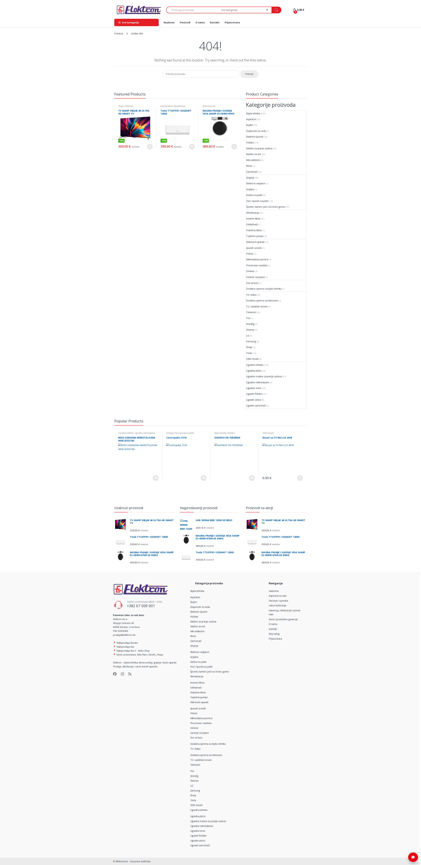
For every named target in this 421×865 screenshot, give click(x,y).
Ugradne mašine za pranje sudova (264, 376)
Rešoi (249, 165)
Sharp (121, 106)
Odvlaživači (252, 224)
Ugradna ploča (253, 370)
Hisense (250, 329)
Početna (118, 33)
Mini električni (253, 160)
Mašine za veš (209, 106)
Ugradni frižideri (254, 393)
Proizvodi (185, 22)
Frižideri (250, 142)
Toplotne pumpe (255, 236)
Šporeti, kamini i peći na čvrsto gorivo (265, 206)
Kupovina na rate (277, 595)
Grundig (250, 323)
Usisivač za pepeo (255, 277)
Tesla (249, 353)
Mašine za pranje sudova (259, 148)
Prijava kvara (232, 22)
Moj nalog (274, 633)
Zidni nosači (252, 358)
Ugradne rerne (253, 388)
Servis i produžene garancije (283, 619)
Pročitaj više (156, 478)
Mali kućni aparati (255, 242)
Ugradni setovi (253, 399)
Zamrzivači (252, 171)
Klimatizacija (179, 106)
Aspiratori (251, 119)
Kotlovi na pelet (254, 195)
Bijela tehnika (253, 113)
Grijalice (250, 189)
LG (247, 335)
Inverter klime (167, 106)
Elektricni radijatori (255, 183)
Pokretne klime (254, 230)
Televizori (129, 106)
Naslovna (169, 22)
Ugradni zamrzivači (256, 405)
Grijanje (250, 177)
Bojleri (249, 125)
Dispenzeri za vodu (256, 130)
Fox (248, 318)
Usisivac (250, 271)
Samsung (251, 341)
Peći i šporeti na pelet (257, 201)
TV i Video (251, 294)
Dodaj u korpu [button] (150, 146)
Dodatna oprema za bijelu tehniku (264, 288)
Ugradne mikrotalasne (257, 382)
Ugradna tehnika (254, 364)
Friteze (249, 253)
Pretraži (249, 74)
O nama (200, 22)
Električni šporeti (254, 136)
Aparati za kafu (254, 247)
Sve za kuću (252, 282)
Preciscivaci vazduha (256, 265)
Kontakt (214, 22)
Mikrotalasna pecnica (257, 259)
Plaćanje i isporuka (278, 600)
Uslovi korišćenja (277, 605)
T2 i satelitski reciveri (257, 306)
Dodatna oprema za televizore (262, 300)
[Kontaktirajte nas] (413, 857)
